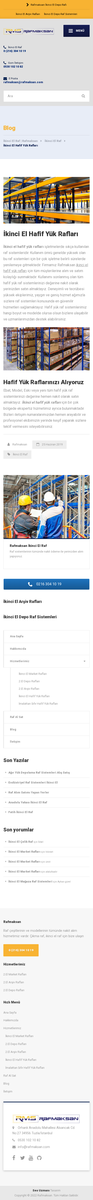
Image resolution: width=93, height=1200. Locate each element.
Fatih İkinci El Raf (20, 812)
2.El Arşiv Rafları (29, 688)
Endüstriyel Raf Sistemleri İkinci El (33, 782)
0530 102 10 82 (29, 1140)
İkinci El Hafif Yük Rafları (34, 696)
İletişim (15, 741)
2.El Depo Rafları (29, 681)
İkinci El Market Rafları (33, 673)
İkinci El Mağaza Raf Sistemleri (30, 881)
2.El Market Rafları (14, 974)
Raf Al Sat (16, 717)
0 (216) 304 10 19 (21, 950)
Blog (13, 729)
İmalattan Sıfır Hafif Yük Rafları (38, 703)
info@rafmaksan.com (34, 1147)
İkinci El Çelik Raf (20, 841)
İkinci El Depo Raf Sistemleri (60, 14)
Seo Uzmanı (41, 1190)
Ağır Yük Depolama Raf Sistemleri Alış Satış (39, 772)
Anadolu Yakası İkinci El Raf (27, 802)
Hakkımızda (18, 648)
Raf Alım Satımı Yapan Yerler (28, 792)
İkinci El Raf (20, 454)
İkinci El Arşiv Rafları (28, 14)
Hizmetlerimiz (19, 661)
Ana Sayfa (16, 636)
